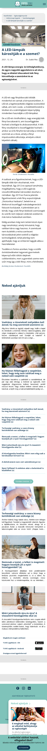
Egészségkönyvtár (20, 16)
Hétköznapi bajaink (13, 18)
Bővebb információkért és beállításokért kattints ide (23, 743)
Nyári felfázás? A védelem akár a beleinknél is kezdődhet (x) (23, 469)
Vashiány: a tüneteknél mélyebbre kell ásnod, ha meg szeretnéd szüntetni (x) (23, 323)
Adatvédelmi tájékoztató (23, 696)
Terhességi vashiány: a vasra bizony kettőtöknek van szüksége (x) (18, 429)
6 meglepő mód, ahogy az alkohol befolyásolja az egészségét (24, 726)
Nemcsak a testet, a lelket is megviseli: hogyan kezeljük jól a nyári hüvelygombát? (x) (23, 437)
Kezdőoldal (8, 16)
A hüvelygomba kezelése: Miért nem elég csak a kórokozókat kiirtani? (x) (23, 454)
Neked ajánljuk (20, 703)
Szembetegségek (29, 18)
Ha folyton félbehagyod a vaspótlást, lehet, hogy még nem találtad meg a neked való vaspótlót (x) (22, 373)
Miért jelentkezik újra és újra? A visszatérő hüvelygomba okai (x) (21, 446)
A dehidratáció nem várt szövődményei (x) (21, 462)
